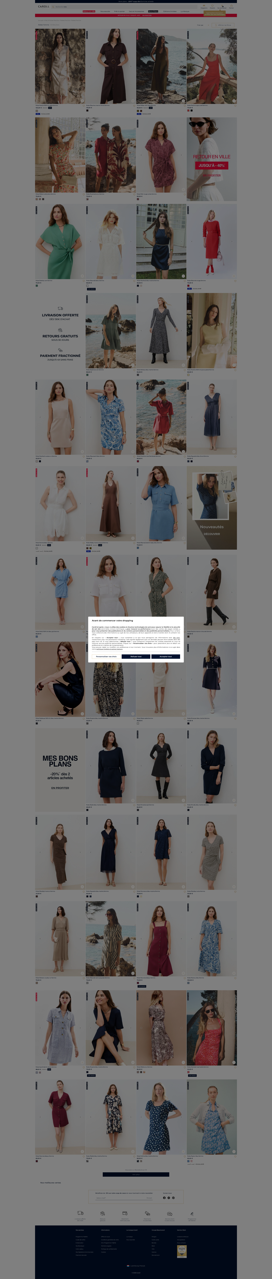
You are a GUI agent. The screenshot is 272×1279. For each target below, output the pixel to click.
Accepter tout (166, 657)
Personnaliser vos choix (106, 657)
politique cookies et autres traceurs (109, 649)
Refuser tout (136, 657)
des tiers (176, 638)
